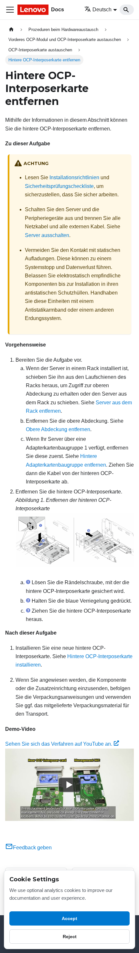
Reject (70, 936)
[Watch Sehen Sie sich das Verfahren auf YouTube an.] (69, 784)
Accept (69, 918)
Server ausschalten (47, 235)
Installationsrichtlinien (74, 177)
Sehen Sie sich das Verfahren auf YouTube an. (58, 744)
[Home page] (11, 30)
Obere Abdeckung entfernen (58, 429)
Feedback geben (32, 847)
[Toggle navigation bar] (10, 10)
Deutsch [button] (102, 9)
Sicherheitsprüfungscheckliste (59, 186)
